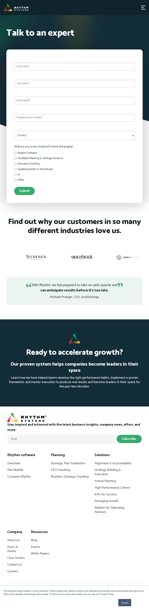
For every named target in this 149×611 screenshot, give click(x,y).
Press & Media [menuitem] (12, 549)
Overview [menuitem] (13, 463)
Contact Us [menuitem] (14, 565)
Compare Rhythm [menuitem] (19, 477)
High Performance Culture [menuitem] (112, 488)
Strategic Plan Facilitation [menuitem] (68, 463)
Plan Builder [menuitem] (15, 470)
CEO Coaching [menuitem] (60, 470)
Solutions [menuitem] (102, 455)
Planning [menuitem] (58, 455)
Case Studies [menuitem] (16, 558)
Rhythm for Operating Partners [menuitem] (109, 510)
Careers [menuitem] (12, 571)
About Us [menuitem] (13, 540)
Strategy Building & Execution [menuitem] (107, 472)
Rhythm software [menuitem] (21, 455)
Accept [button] (124, 602)
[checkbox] (74, 167)
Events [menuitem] (35, 547)
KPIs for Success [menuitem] (105, 494)
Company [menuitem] (14, 532)
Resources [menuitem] (39, 532)
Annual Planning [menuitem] (105, 481)
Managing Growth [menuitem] (106, 501)
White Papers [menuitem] (40, 554)
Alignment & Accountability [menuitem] (112, 463)
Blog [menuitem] (34, 540)
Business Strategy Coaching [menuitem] (70, 477)
